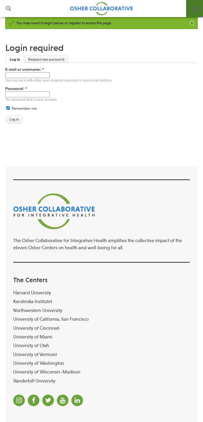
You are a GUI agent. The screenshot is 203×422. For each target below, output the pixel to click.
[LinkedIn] (77, 400)
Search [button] (8, 8)
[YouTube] (62, 400)
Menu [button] (194, 8)
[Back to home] (101, 8)
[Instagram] (19, 400)
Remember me (24, 108)
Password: (16, 89)
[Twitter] (48, 400)
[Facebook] (33, 400)
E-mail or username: (24, 69)
